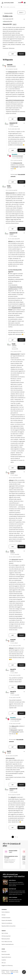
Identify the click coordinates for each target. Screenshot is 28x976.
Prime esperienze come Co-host (11, 857)
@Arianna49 (15, 166)
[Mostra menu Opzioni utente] (24, 2)
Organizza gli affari (8, 13)
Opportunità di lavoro (6, 957)
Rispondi (21, 54)
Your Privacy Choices (6, 973)
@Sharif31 (13, 797)
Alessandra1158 (7, 24)
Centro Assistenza (6, 912)
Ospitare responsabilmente (8, 944)
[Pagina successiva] (16, 837)
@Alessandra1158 (12, 71)
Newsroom (4, 951)
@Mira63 (10, 241)
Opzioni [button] (20, 12)
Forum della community (7, 941)
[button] (24, 19)
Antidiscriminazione (6, 917)
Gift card (4, 962)
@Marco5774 (15, 726)
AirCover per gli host (6, 936)
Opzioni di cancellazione (7, 923)
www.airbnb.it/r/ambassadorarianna (15, 100)
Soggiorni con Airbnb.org (7, 965)
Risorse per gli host (6, 938)
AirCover (3, 914)
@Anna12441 (15, 559)
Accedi (19, 2)
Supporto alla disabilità (7, 920)
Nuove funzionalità (6, 954)
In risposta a (13, 126)
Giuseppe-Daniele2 (13, 850)
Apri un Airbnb (5, 933)
